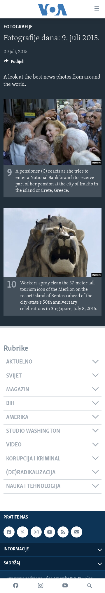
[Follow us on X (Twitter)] (22, 532)
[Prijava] (76, 532)
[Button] (14, 63)
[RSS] (63, 532)
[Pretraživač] (89, 585)
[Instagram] (41, 585)
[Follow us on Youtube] (49, 532)
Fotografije (18, 27)
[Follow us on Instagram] (36, 532)
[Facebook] (16, 585)
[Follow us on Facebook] (9, 532)
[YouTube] (65, 585)
